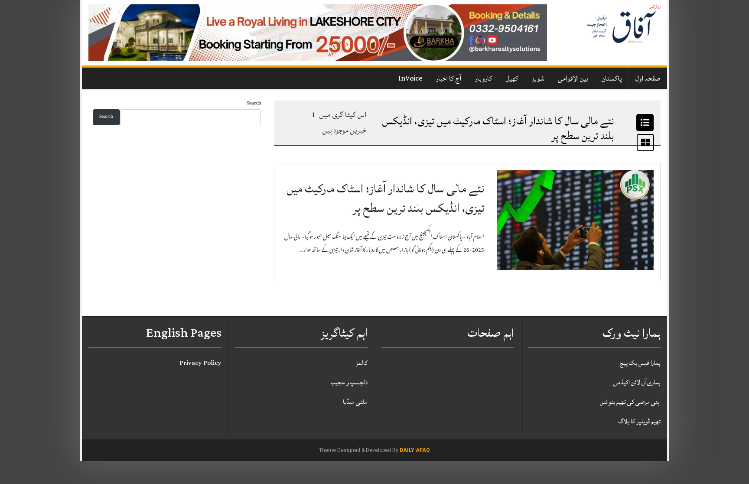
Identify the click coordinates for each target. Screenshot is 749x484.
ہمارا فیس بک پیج (640, 363)
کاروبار (483, 78)
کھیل (512, 78)
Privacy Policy (200, 363)
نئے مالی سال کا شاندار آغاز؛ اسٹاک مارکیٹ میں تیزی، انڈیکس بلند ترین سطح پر (385, 199)
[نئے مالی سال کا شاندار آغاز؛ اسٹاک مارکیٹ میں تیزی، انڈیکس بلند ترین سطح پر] (575, 220)
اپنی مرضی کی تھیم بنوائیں (630, 402)
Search (254, 104)
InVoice (410, 78)
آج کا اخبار (448, 78)
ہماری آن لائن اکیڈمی (637, 382)
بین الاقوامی (573, 78)
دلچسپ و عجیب (349, 382)
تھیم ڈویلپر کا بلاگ (640, 421)
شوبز (538, 78)
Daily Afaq (415, 450)
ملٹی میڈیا (355, 402)
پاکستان (612, 78)
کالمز (361, 363)
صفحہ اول (648, 78)
